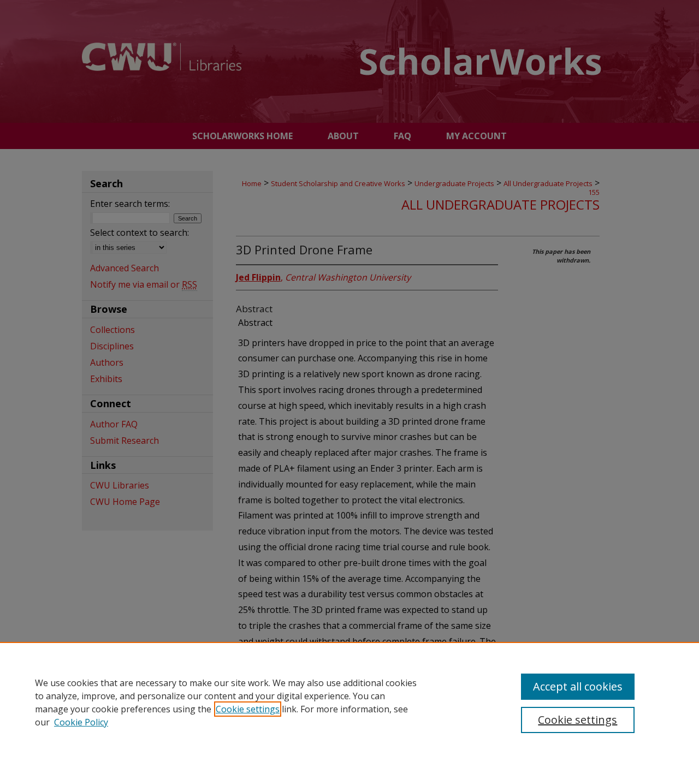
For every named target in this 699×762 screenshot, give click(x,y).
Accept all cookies (578, 686)
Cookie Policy (81, 722)
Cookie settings (248, 709)
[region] (349, 702)
